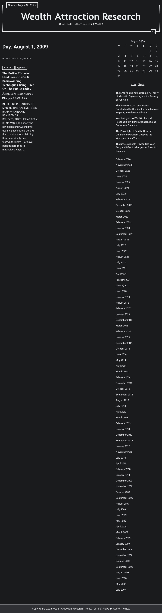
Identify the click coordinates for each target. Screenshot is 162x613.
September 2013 (124, 394)
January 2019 (123, 297)
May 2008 (121, 584)
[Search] (153, 31)
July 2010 (121, 457)
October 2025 (123, 170)
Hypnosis (21, 67)
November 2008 (124, 555)
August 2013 (122, 400)
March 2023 (122, 216)
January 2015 (123, 337)
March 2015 (122, 325)
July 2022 (121, 245)
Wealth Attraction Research (81, 16)
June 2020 (121, 291)
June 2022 (121, 251)
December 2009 (124, 480)
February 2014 (123, 377)
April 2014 (121, 366)
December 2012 (124, 434)
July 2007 (121, 589)
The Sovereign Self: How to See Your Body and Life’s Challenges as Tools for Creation (136, 148)
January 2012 (123, 446)
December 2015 (124, 320)
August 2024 (122, 188)
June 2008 (121, 578)
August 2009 (122, 503)
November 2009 (124, 486)
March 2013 (122, 417)
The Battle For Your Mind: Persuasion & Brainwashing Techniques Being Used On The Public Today (18, 81)
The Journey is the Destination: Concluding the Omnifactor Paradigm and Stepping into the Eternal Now (137, 109)
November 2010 (124, 452)
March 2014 (122, 371)
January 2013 (123, 429)
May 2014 (121, 360)
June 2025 (121, 176)
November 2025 (124, 165)
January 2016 (123, 314)
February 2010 (123, 469)
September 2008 (124, 566)
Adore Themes (121, 608)
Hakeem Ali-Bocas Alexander (19, 94)
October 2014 (123, 348)
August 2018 (122, 302)
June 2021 (121, 268)
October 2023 (123, 210)
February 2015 (123, 331)
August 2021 (122, 256)
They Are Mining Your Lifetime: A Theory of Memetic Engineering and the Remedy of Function (137, 96)
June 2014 (121, 354)
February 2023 (123, 222)
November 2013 (124, 383)
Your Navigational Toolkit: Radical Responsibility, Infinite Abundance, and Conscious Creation (136, 122)
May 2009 (121, 521)
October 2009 (123, 492)
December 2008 (124, 549)
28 (144, 71)
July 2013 (121, 406)
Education (8, 67)
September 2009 (124, 497)
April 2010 (121, 463)
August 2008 (122, 572)
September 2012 (124, 440)
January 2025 (123, 182)
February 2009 (123, 538)
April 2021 (121, 274)
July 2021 (121, 262)
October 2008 (123, 561)
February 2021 (123, 279)
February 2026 (123, 159)
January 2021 (123, 285)
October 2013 (123, 388)
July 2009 (121, 509)
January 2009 (123, 543)
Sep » (141, 84)
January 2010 (123, 475)
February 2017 (123, 308)
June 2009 (121, 515)
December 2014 (124, 343)
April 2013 (121, 411)
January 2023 (123, 228)
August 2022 (122, 239)
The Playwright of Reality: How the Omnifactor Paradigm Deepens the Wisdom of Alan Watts (134, 135)
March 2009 (122, 532)
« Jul (133, 84)
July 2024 (121, 193)
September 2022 (124, 234)
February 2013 (123, 423)
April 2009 (121, 526)
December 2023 (124, 205)
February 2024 (123, 199)
